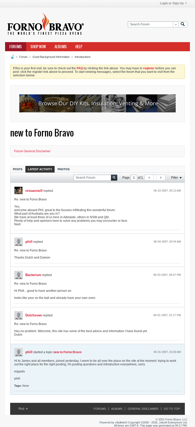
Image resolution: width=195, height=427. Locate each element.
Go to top (172, 408)
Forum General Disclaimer (32, 151)
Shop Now (38, 46)
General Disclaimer (143, 408)
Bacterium (33, 275)
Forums (15, 46)
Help (78, 46)
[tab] (17, 169)
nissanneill (34, 191)
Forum (23, 56)
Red (22, 409)
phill (28, 242)
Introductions (83, 56)
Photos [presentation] (64, 169)
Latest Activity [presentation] (40, 169)
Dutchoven (33, 315)
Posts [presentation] (17, 169)
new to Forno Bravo (67, 352)
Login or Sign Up (172, 3)
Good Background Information (51, 56)
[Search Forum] (182, 24)
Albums (61, 46)
